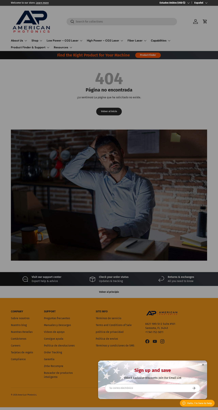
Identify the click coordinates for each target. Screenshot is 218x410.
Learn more (42, 2)
